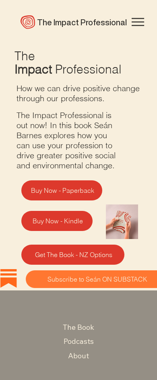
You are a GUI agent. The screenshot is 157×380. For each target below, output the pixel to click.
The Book (78, 327)
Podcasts (79, 341)
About (78, 355)
